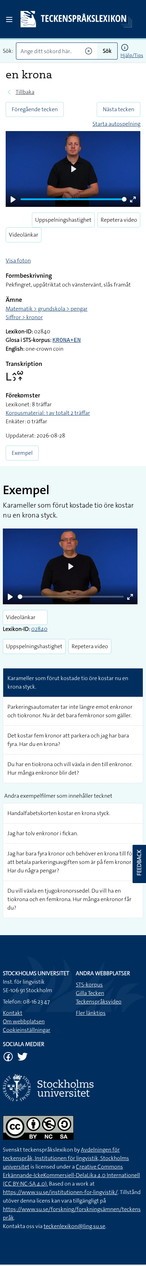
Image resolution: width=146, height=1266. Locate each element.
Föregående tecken (35, 109)
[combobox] (56, 51)
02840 (39, 629)
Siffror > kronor (24, 317)
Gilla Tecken (90, 993)
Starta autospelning (116, 124)
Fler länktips (91, 1013)
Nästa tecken (118, 109)
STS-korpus (89, 984)
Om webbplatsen (24, 1021)
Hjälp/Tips (131, 55)
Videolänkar (23, 234)
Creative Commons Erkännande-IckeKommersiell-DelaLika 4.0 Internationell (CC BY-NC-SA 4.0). (71, 1175)
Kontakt (12, 1013)
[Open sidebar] (9, 19)
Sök (107, 51)
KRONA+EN (66, 340)
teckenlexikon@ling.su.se (74, 1226)
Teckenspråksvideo (99, 1001)
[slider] (74, 199)
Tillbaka (25, 92)
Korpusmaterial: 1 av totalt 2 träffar (48, 413)
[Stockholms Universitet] (73, 1087)
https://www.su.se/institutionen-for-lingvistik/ (60, 1192)
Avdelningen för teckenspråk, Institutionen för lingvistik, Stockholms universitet (66, 1158)
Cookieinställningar (26, 1030)
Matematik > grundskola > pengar (47, 308)
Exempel (22, 453)
